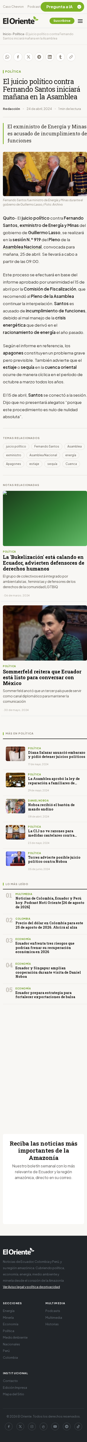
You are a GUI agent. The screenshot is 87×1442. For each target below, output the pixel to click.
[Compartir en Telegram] (39, 57)
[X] (20, 1426)
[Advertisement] (43, 1063)
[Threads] (43, 1426)
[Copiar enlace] (71, 57)
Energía (8, 1311)
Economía (10, 1324)
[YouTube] (55, 1426)
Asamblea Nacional (43, 455)
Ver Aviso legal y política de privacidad (31, 1287)
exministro (13, 455)
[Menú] (80, 21)
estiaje (34, 464)
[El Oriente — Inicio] (21, 21)
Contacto (10, 1381)
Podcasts (35, 6)
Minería (8, 1317)
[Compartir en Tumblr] (60, 57)
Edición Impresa (15, 1387)
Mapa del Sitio (13, 1394)
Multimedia (53, 1317)
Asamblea (74, 446)
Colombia (10, 1357)
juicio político (16, 446)
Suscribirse (62, 21)
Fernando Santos (46, 446)
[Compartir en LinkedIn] (49, 57)
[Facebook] (9, 1426)
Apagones (13, 464)
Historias (52, 1324)
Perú (6, 1351)
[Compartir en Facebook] (18, 57)
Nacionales (11, 1344)
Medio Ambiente (15, 1337)
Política (18, 34)
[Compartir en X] (28, 57)
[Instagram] (32, 1426)
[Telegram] (67, 1426)
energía (70, 455)
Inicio (7, 34)
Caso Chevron (13, 6)
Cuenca (71, 464)
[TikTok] (78, 1426)
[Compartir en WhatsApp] (7, 57)
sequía (52, 464)
